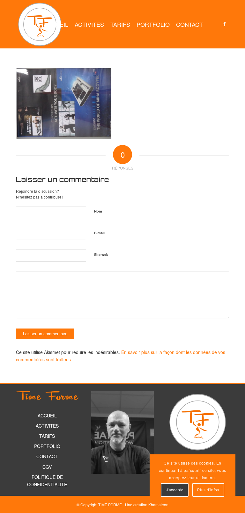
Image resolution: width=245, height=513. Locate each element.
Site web (101, 254)
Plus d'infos (208, 489)
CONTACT (47, 456)
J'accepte (175, 489)
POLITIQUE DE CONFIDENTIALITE (47, 481)
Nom (98, 211)
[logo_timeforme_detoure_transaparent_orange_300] (40, 24)
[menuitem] (56, 24)
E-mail (99, 232)
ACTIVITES (47, 426)
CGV (47, 467)
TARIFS (47, 436)
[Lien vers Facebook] (224, 24)
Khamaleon (158, 504)
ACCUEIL (47, 415)
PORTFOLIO (47, 446)
